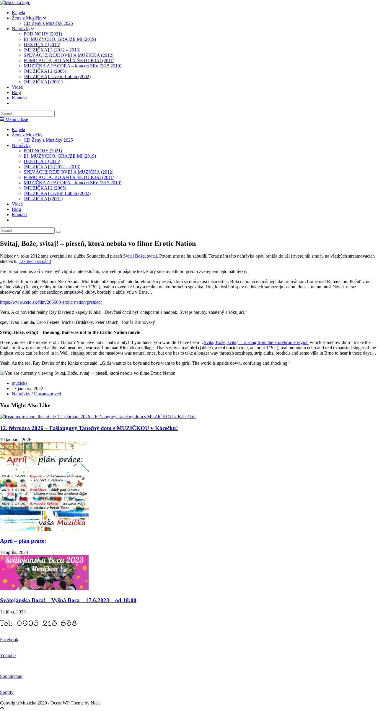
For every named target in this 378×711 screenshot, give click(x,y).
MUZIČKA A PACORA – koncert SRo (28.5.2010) (72, 182)
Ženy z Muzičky (27, 134)
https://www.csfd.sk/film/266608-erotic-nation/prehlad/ (51, 302)
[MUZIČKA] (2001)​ (43, 198)
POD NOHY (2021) (43, 150)
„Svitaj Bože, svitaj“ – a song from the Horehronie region (255, 342)
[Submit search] (58, 232)
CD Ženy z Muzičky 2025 (48, 140)
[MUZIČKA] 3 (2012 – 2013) (52, 166)
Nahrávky (21, 145)
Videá (17, 203)
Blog (16, 209)
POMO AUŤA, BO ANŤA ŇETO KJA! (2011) (69, 177)
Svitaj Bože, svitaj (140, 255)
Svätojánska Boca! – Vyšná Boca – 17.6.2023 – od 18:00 (68, 600)
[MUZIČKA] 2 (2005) (45, 187)
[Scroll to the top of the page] (2, 708)
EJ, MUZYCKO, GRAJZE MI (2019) (60, 156)
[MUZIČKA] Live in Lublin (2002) (57, 193)
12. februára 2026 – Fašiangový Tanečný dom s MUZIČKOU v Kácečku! (89, 428)
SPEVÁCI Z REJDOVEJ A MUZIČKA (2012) (68, 171)
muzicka (19, 383)
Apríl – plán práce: (23, 541)
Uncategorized (47, 393)
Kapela (18, 129)
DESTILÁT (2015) (42, 161)
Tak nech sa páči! (35, 261)
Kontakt (19, 214)
